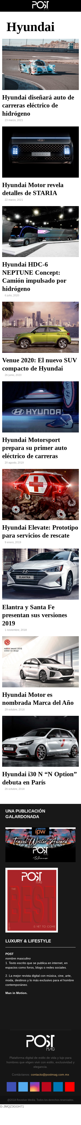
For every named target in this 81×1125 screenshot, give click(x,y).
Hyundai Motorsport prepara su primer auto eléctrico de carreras (34, 447)
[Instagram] (35, 1087)
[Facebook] (11, 1087)
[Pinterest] (46, 1087)
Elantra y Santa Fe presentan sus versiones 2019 (34, 615)
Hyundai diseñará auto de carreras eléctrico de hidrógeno (38, 105)
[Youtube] (70, 1087)
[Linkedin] (58, 1087)
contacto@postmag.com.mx (50, 1074)
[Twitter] (23, 1087)
